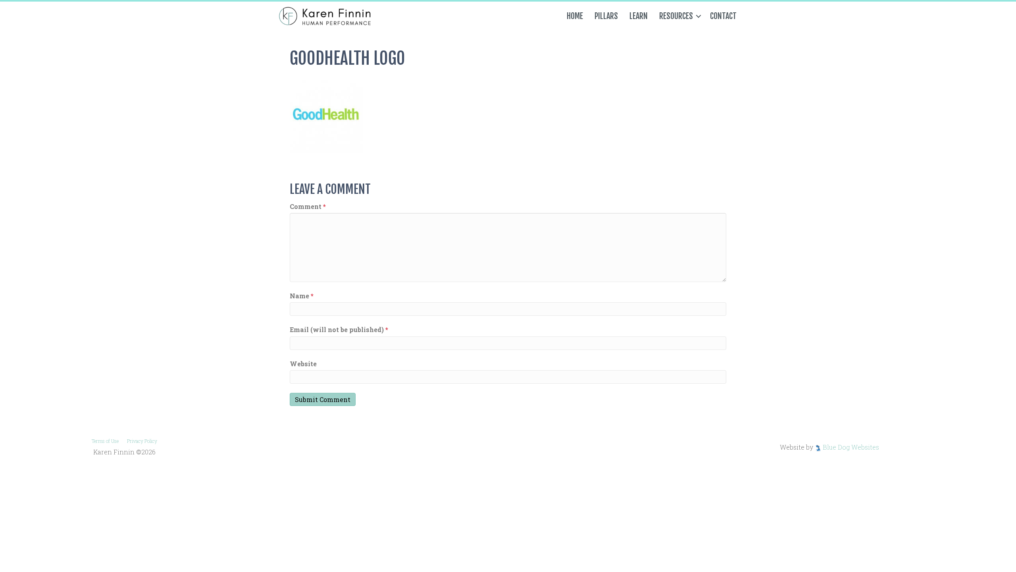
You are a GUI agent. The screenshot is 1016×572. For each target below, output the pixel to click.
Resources (676, 16)
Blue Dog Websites (851, 447)
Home (575, 16)
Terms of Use (105, 441)
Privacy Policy (142, 441)
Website (303, 363)
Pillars (606, 16)
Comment (308, 206)
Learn (638, 16)
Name (302, 296)
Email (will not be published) (339, 329)
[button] (698, 16)
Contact (723, 16)
